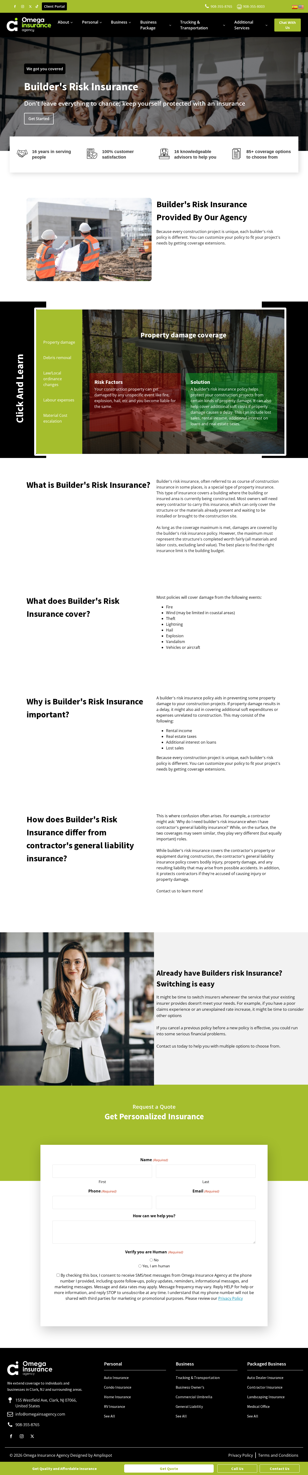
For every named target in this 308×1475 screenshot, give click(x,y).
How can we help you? (154, 1215)
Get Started (38, 118)
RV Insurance (114, 1406)
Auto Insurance (116, 1377)
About (63, 22)
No (156, 1259)
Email (205, 1191)
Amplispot (103, 1455)
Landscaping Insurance (266, 1396)
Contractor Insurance (264, 1387)
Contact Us (279, 1468)
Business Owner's (190, 1387)
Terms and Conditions (278, 1455)
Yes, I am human (156, 1265)
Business (119, 22)
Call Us (237, 1468)
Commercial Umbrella (194, 1396)
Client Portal (54, 6)
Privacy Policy (230, 1298)
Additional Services (243, 25)
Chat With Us (287, 25)
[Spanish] (295, 6)
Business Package (148, 25)
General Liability (189, 1406)
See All (109, 1416)
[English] (301, 6)
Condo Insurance (117, 1387)
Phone (102, 1191)
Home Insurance (117, 1396)
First (102, 1181)
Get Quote (169, 1468)
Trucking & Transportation (194, 25)
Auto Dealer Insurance (265, 1377)
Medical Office (258, 1406)
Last (205, 1181)
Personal (90, 22)
